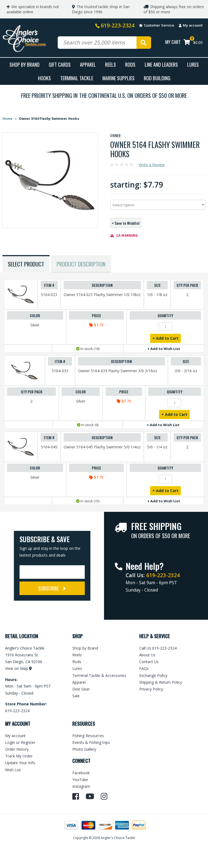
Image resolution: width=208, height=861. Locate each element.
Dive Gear (81, 689)
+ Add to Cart (165, 338)
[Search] (143, 42)
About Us (147, 654)
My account (193, 25)
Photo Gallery (84, 749)
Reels (110, 64)
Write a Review (152, 164)
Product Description (81, 264)
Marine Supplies (118, 78)
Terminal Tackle (76, 78)
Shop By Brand (24, 64)
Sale (76, 695)
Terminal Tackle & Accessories (99, 675)
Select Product (26, 264)
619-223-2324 (117, 25)
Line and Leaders (161, 64)
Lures (193, 64)
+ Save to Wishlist (126, 223)
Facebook (81, 772)
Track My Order (18, 756)
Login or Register (20, 742)
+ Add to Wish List (163, 348)
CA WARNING (126, 235)
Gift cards (60, 64)
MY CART (173, 41)
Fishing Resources (88, 735)
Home (7, 118)
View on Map (16, 668)
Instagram (81, 786)
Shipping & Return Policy (160, 682)
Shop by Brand (85, 648)
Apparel (88, 64)
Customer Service (159, 25)
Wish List (13, 769)
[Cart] (187, 42)
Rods (130, 64)
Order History (17, 749)
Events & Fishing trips (91, 742)
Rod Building (157, 78)
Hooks (44, 78)
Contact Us (149, 661)
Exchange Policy (153, 675)
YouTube (80, 779)
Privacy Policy (151, 689)
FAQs (144, 668)
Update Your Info (20, 762)
